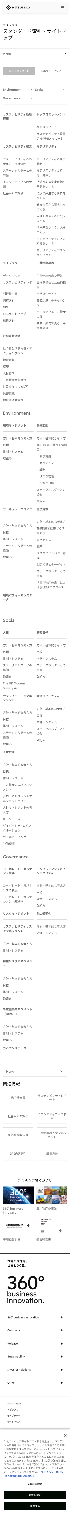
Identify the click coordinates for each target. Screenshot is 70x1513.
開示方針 (45, 456)
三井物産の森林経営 (50, 275)
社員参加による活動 (16, 386)
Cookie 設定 (34, 1484)
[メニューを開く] (62, 7)
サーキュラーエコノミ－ (17, 511)
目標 (6, 445)
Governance (11, 98)
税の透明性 (44, 913)
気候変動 (42, 425)
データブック (11, 275)
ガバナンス (46, 463)
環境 (6, 366)
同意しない (35, 1495)
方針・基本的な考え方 (17, 438)
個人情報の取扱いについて (20, 1476)
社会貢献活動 (11, 336)
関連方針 (9, 300)
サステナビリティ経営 (17, 146)
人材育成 (9, 373)
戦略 (42, 469)
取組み (7, 458)
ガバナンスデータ (14, 1048)
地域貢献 (9, 360)
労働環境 (9, 843)
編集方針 (9, 320)
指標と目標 (46, 483)
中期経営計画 (11, 1239)
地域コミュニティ (48, 696)
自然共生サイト (47, 293)
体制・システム (13, 451)
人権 (6, 632)
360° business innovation (13, 1210)
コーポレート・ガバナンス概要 (17, 871)
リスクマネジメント (16, 913)
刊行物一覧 (10, 293)
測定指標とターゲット (51, 564)
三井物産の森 (45, 263)
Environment (12, 89)
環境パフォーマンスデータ (17, 597)
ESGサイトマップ (51, 71)
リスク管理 (46, 476)
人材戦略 (9, 752)
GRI (5, 307)
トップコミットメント (51, 114)
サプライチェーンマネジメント (17, 698)
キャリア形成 (11, 819)
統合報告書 (43, 1239)
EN (53, 7)
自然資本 (42, 509)
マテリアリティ (47, 146)
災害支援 (9, 393)
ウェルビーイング (14, 837)
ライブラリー (11, 263)
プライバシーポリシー (53, 1472)
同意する (35, 1506)
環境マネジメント (14, 425)
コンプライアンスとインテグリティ (51, 871)
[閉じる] (65, 1435)
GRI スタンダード (19, 71)
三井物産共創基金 (14, 380)
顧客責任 (42, 632)
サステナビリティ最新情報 (17, 116)
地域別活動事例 (13, 400)
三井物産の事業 (46, 1208)
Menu (7, 53)
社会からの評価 (13, 193)
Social (39, 89)
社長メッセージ (47, 127)
